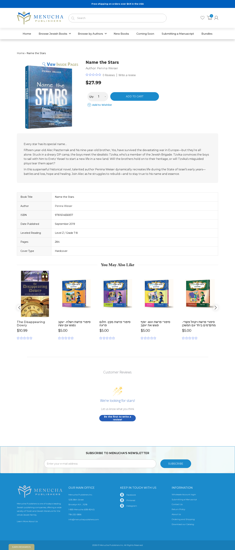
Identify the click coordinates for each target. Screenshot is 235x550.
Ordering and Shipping (183, 519)
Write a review (127, 75)
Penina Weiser (107, 68)
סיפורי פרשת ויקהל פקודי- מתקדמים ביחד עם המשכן (199, 323)
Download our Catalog (183, 524)
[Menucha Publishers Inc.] (40, 17)
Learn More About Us (27, 521)
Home (21, 53)
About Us (176, 514)
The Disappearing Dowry (31, 323)
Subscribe (175, 463)
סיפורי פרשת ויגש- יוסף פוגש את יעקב (155, 323)
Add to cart (134, 96)
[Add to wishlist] (50, 274)
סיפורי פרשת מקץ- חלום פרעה (115, 323)
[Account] (216, 18)
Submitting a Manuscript (184, 499)
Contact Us (177, 504)
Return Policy (178, 509)
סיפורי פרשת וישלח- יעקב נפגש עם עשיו (74, 323)
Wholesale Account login (184, 494)
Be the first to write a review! (117, 418)
